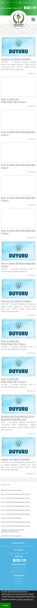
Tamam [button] (5, 605)
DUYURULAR (5, 485)
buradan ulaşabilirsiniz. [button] (25, 599)
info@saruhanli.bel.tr (28, 2)
